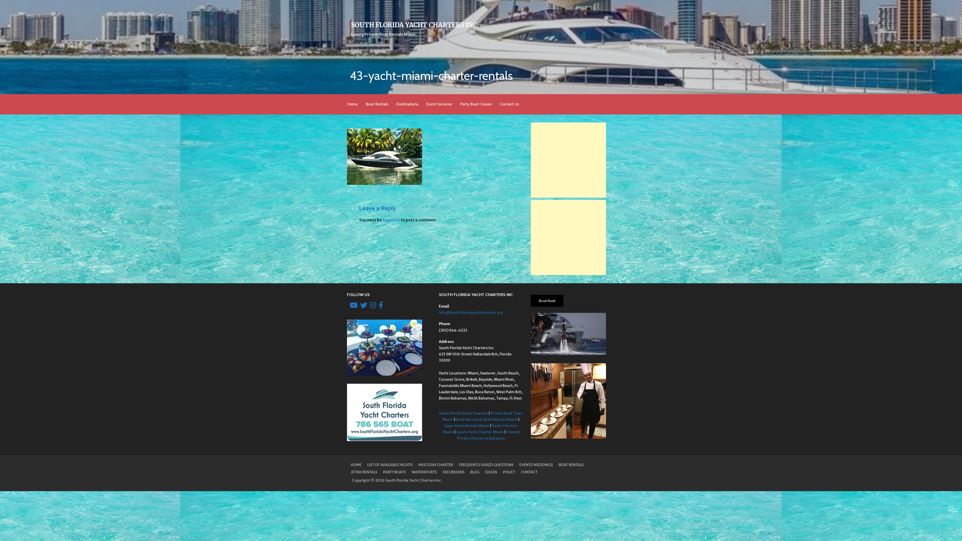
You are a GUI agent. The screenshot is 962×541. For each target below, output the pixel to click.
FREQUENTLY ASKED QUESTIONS (486, 465)
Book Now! (547, 301)
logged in (391, 219)
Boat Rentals (377, 104)
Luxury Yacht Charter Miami (480, 432)
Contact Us (509, 104)
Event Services (439, 104)
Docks (491, 472)
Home (352, 104)
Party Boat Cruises (476, 104)
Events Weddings (536, 465)
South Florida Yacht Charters (463, 413)
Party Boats (394, 472)
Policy (509, 472)
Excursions (453, 472)
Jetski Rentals (364, 472)
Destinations (407, 104)
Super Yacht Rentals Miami (466, 426)
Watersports (424, 472)
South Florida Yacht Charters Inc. (414, 25)
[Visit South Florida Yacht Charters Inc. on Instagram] (373, 306)
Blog (474, 472)
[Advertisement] (568, 160)
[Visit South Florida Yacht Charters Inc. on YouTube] (354, 306)
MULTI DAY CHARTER (435, 465)
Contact (529, 472)
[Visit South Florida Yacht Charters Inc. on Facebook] (381, 306)
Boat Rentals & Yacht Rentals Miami (486, 419)
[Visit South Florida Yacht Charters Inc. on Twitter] (363, 306)
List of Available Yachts (390, 465)
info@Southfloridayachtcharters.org (471, 312)
